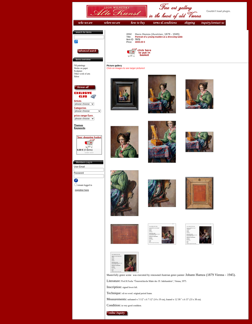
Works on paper (81, 68)
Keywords (79, 128)
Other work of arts (82, 73)
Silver (76, 76)
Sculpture (78, 71)
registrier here (82, 190)
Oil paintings (79, 65)
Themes (78, 125)
